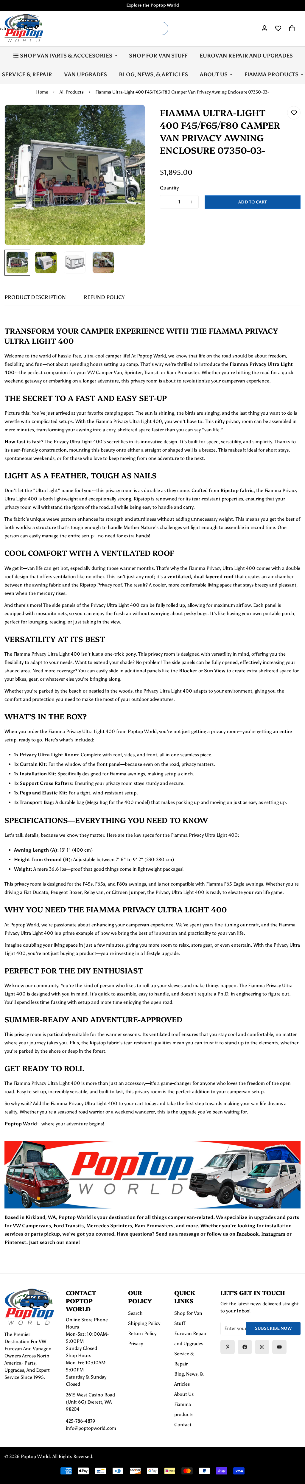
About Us (214, 74)
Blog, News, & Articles (153, 74)
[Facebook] (245, 1347)
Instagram (273, 1234)
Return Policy (142, 1333)
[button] (292, 28)
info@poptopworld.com (91, 1428)
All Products (72, 92)
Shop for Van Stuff (158, 55)
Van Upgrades (85, 74)
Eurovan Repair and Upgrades (246, 55)
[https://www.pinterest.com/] (227, 1347)
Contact (183, 1424)
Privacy (135, 1343)
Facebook (247, 1234)
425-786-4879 (80, 1421)
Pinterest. (16, 1242)
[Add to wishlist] (294, 112)
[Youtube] (279, 1347)
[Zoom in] (132, 117)
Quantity (169, 188)
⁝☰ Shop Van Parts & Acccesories (62, 55)
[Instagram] (262, 1347)
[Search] (31, 28)
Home (42, 92)
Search (135, 1313)
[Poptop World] (23, 28)
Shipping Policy (144, 1323)
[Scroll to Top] (293, 1451)
